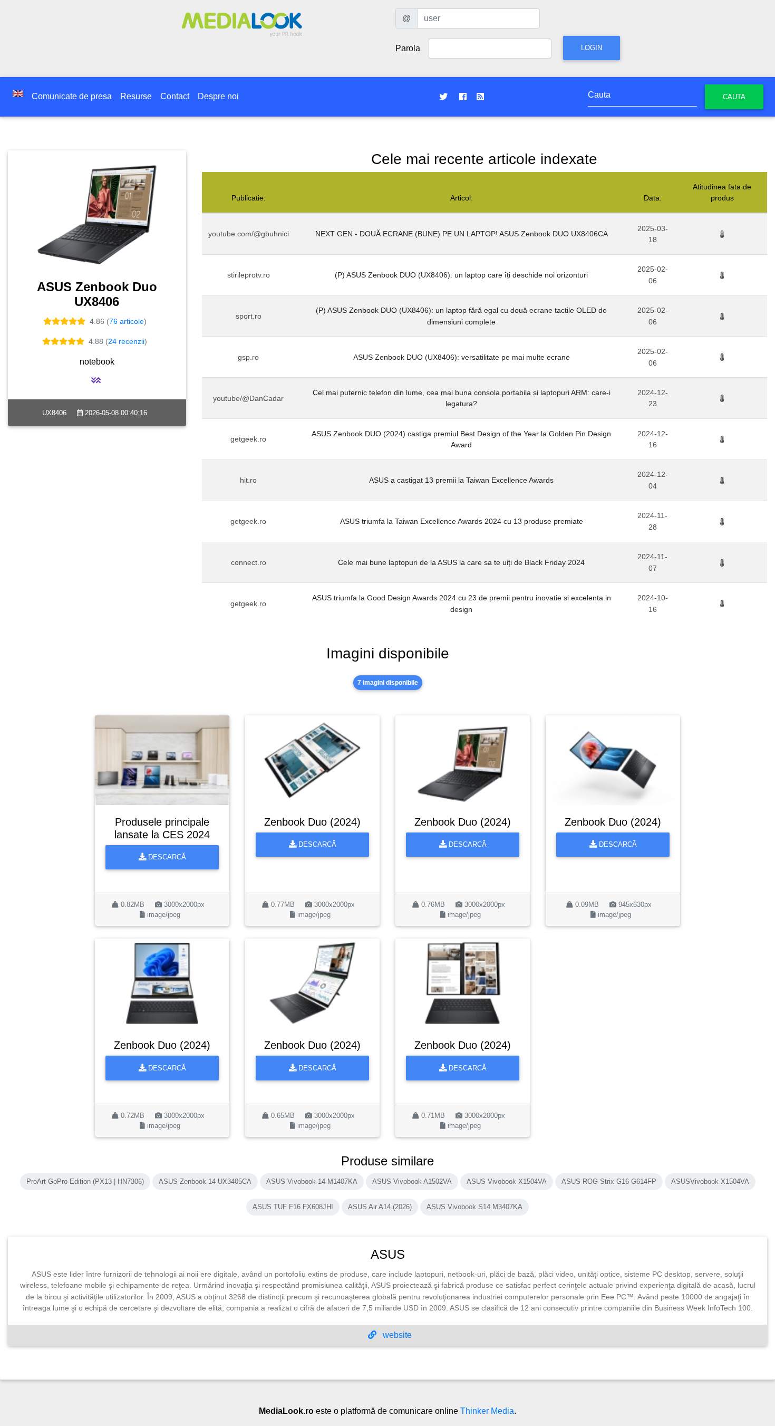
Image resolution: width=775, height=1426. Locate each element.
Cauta (734, 97)
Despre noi (218, 96)
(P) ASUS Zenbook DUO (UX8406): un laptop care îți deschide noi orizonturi (461, 275)
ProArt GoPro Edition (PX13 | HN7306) (85, 1181)
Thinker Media (487, 1410)
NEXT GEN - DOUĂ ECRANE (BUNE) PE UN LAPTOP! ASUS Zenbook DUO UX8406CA (461, 233)
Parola (407, 48)
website (396, 1335)
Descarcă (166, 857)
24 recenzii (126, 341)
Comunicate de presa (72, 96)
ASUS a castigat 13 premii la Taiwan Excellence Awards (461, 480)
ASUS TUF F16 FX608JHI (293, 1207)
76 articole (126, 321)
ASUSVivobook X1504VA (710, 1181)
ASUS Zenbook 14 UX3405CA (205, 1181)
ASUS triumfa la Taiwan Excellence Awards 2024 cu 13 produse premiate (461, 521)
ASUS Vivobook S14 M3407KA (474, 1207)
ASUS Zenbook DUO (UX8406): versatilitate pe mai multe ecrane (461, 357)
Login (591, 48)
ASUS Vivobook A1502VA (412, 1181)
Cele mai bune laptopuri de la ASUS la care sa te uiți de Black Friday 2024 (461, 562)
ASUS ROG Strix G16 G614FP (608, 1181)
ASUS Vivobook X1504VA (507, 1181)
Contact (174, 96)
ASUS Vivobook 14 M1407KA (311, 1181)
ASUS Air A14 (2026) (380, 1207)
